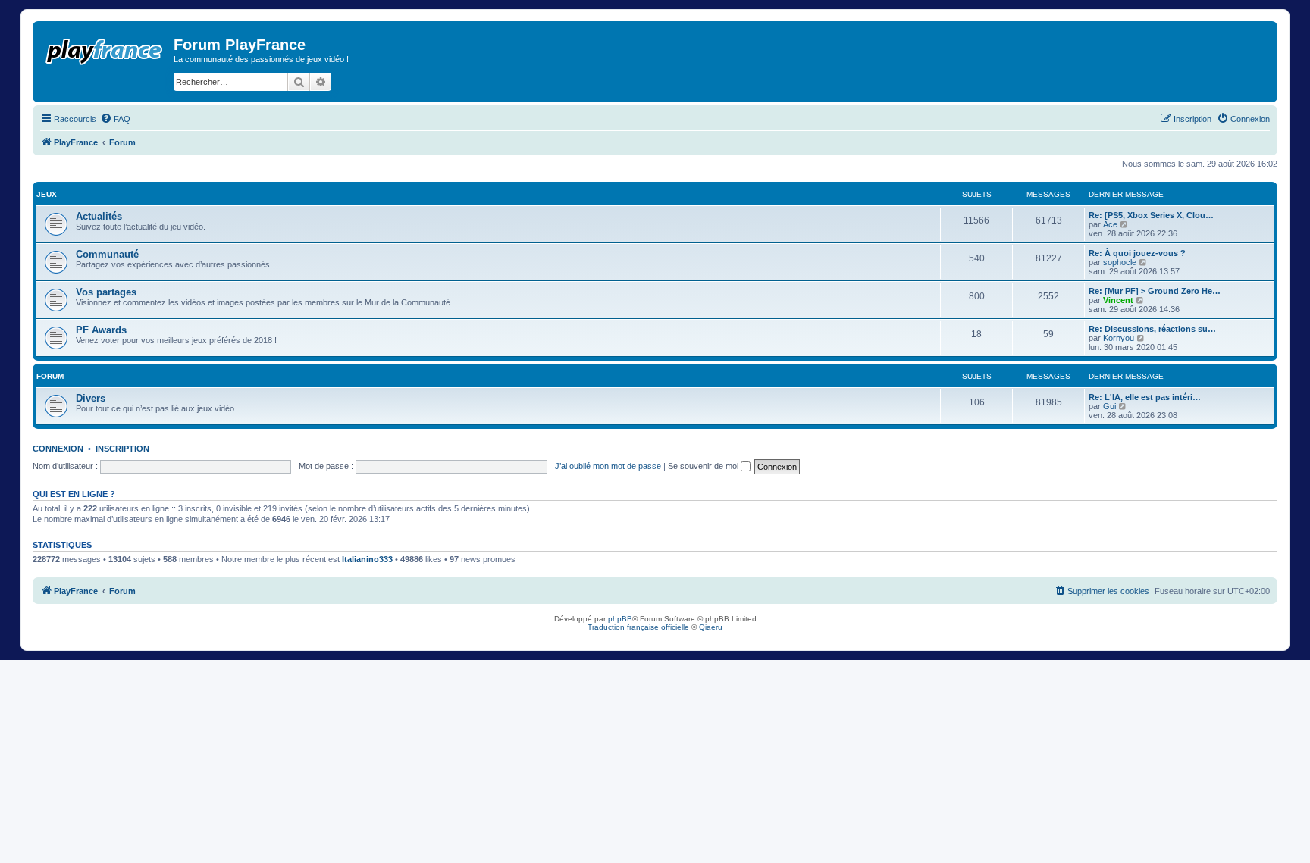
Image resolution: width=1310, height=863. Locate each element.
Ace (1110, 224)
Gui (1109, 406)
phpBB (620, 618)
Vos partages (106, 292)
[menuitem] (115, 119)
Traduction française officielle (638, 627)
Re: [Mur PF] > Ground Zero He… (1155, 290)
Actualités (99, 216)
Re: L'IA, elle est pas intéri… (1145, 397)
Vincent (1118, 300)
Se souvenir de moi (704, 466)
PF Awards (101, 330)
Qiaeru (710, 627)
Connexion (58, 448)
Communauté (107, 254)
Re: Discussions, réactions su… (1152, 328)
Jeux (46, 194)
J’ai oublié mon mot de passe (608, 466)
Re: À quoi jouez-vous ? (1137, 253)
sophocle (1119, 262)
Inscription (122, 448)
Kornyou (1118, 337)
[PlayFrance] (105, 48)
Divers (90, 398)
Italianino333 (367, 559)
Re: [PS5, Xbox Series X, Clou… (1151, 215)
